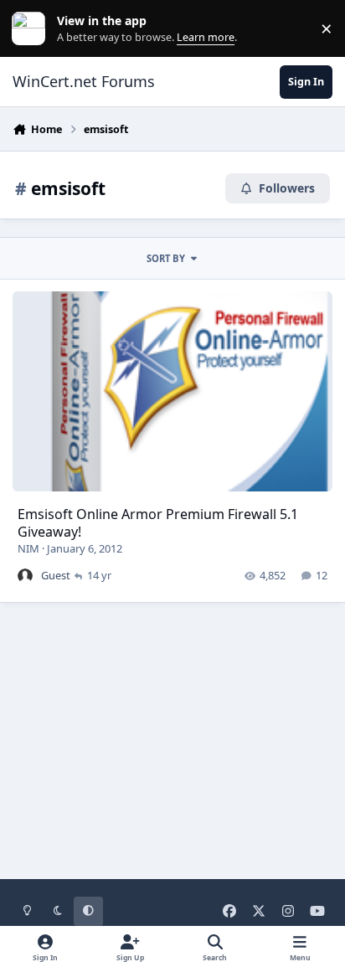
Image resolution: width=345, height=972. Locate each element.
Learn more (32, 29)
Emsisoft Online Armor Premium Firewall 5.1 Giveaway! (158, 523)
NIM (28, 548)
